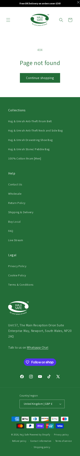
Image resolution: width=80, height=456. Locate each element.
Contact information (40, 441)
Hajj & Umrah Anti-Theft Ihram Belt (30, 121)
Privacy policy (61, 434)
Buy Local (14, 221)
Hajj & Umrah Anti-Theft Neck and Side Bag (35, 130)
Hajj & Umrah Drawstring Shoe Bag (30, 140)
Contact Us (15, 184)
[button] (8, 19)
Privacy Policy (17, 266)
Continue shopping (40, 78)
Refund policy (19, 441)
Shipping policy (42, 447)
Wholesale (14, 193)
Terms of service (63, 441)
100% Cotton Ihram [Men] (24, 158)
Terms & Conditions (20, 284)
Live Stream (15, 240)
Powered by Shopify (40, 434)
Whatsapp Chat (37, 347)
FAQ (10, 231)
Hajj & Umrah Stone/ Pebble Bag (29, 149)
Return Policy (16, 203)
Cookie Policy (17, 275)
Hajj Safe (24, 434)
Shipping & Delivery (20, 212)
